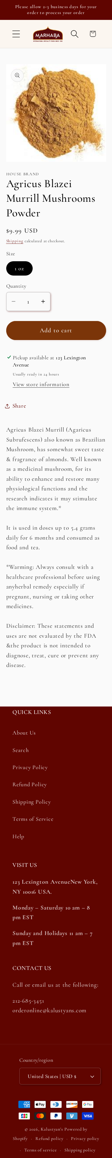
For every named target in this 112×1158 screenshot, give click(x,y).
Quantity (16, 286)
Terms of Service (32, 818)
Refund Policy (29, 784)
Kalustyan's (52, 1129)
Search (20, 750)
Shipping (14, 241)
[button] (16, 34)
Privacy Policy (30, 767)
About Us (24, 732)
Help (18, 836)
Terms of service (40, 1150)
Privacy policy (85, 1138)
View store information (41, 384)
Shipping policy (80, 1150)
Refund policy (49, 1138)
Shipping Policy (31, 801)
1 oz (19, 268)
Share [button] (19, 405)
